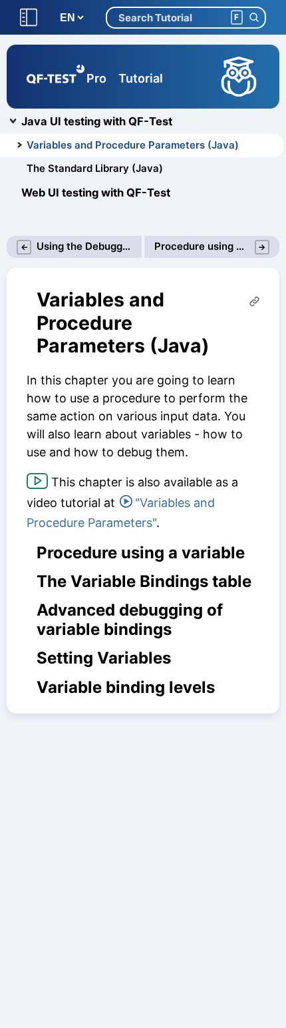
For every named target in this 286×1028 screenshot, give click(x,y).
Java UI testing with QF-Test (96, 121)
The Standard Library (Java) (95, 168)
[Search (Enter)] (254, 18)
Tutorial (140, 78)
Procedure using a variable (141, 553)
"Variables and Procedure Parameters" (121, 513)
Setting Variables (104, 658)
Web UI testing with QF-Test (95, 192)
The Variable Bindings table (144, 581)
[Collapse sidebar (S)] (28, 18)
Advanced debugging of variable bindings (130, 620)
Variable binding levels (126, 687)
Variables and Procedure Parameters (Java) (133, 145)
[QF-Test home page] (55, 77)
